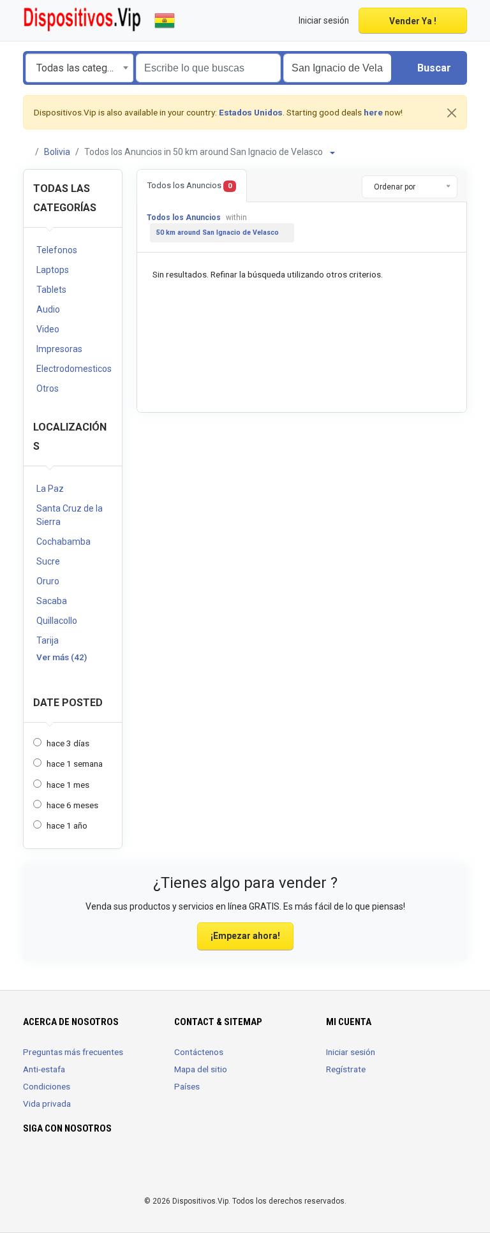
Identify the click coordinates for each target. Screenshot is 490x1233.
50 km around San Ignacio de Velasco (217, 232)
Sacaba (51, 601)
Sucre (48, 561)
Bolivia (57, 152)
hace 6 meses (72, 805)
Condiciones (46, 1086)
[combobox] (79, 68)
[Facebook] (31, 1166)
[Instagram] (49, 1166)
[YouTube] (67, 1166)
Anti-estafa (44, 1069)
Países (187, 1086)
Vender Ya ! (412, 21)
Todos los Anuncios (189, 185)
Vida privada (47, 1103)
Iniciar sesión (350, 1052)
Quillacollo (56, 621)
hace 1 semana (75, 763)
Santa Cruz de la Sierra (69, 515)
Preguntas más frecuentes (73, 1052)
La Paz (50, 489)
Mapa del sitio (200, 1069)
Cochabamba (63, 541)
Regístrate (346, 1069)
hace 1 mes (68, 784)
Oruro (47, 581)
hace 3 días (68, 743)
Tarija (47, 640)
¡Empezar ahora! (245, 936)
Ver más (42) (61, 657)
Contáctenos (198, 1052)
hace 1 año (67, 825)
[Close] (451, 113)
